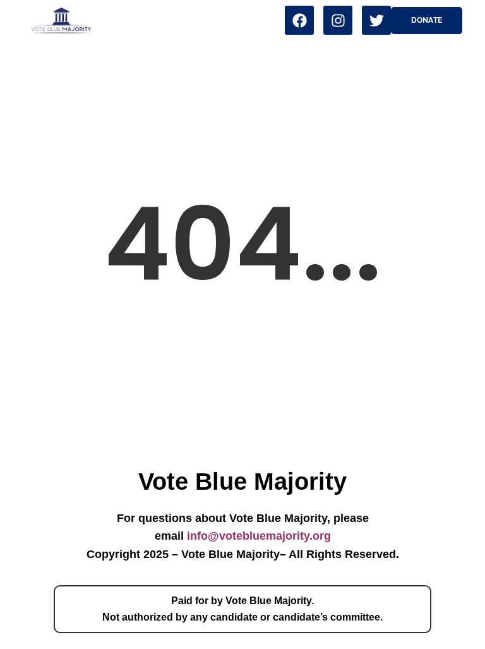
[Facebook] (299, 20)
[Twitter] (376, 20)
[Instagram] (337, 20)
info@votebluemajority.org (259, 536)
